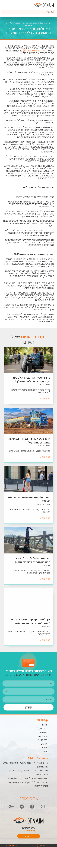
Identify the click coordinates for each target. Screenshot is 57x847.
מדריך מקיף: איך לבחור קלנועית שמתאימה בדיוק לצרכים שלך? (31, 379)
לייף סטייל (43, 740)
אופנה (45, 751)
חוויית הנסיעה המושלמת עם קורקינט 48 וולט (28, 778)
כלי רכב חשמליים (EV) (34, 50)
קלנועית (44, 732)
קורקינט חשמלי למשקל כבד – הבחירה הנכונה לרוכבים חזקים (32, 560)
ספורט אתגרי (42, 736)
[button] (5, 6)
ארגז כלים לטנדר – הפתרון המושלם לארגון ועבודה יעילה (30, 440)
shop (11, 845)
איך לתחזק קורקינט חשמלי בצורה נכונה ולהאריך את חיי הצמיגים (30, 621)
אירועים (44, 743)
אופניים (44, 747)
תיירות (45, 724)
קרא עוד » (45, 398)
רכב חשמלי (42, 728)
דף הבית (47, 23)
